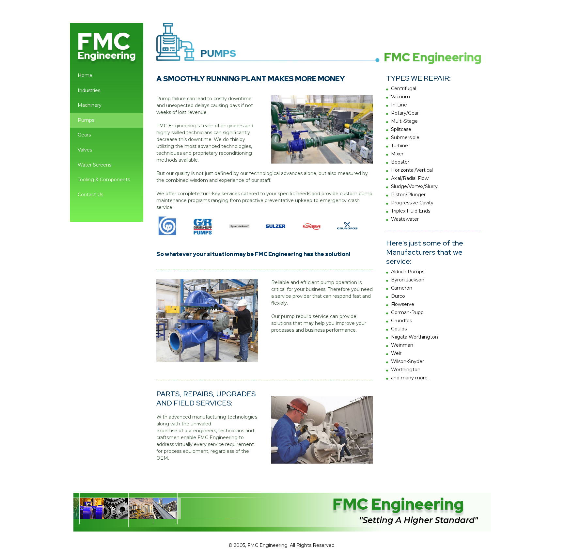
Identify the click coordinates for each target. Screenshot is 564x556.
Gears (84, 135)
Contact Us (90, 195)
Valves (85, 150)
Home (85, 75)
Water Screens (94, 165)
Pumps (86, 120)
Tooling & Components (104, 180)
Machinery (90, 105)
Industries (89, 90)
